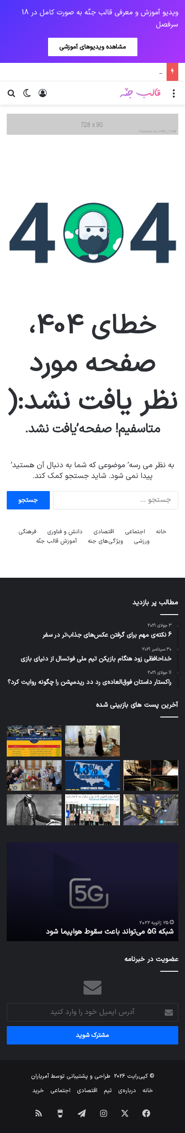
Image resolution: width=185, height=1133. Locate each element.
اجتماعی (135, 531)
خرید (38, 1090)
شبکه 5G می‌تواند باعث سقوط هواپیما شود (110, 931)
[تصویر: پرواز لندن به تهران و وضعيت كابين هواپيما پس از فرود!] (150, 809)
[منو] (173, 96)
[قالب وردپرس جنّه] (140, 93)
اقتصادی (103, 531)
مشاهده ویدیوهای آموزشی (92, 47)
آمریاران (40, 1076)
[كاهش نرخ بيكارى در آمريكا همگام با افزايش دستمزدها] (92, 775)
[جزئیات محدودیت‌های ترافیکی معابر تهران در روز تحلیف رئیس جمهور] (34, 741)
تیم (108, 1090)
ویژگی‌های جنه (105, 541)
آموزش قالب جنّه (56, 541)
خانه (161, 531)
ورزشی (142, 541)
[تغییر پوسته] (26, 96)
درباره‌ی (127, 1090)
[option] (92, 891)
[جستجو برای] (11, 96)
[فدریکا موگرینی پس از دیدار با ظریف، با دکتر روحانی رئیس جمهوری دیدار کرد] (92, 741)
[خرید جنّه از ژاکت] (92, 123)
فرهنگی (27, 531)
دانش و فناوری (65, 531)
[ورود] (42, 96)
